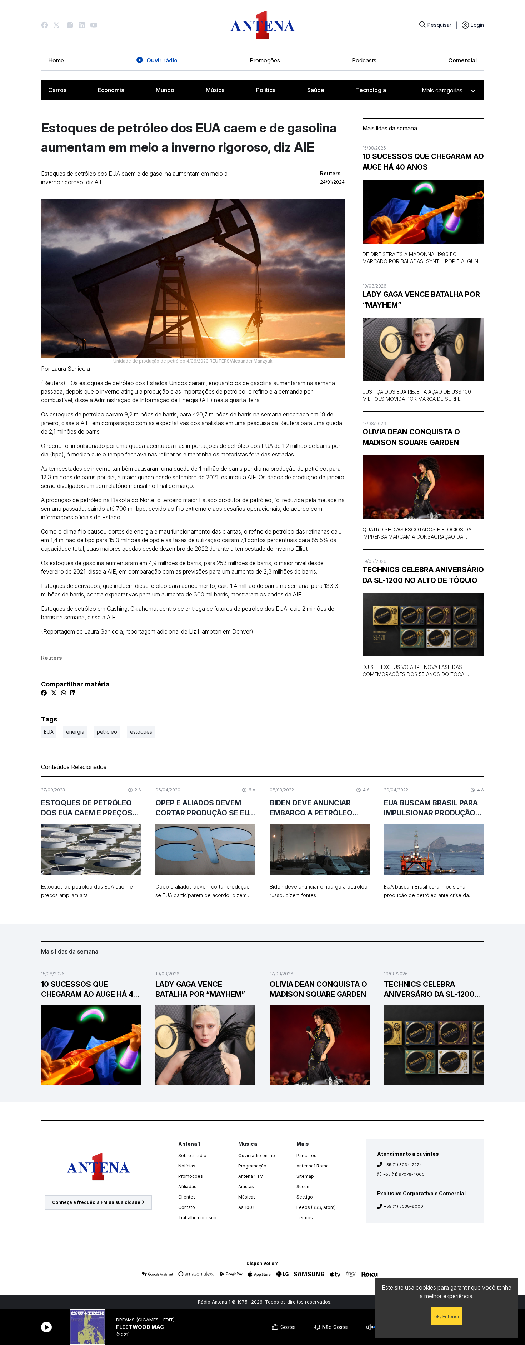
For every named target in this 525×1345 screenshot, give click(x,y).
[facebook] (44, 693)
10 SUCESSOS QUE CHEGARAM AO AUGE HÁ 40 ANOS (423, 161)
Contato (186, 1207)
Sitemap (305, 1176)
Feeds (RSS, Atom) (316, 1207)
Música (215, 90)
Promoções (265, 60)
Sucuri (302, 1186)
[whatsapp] (63, 693)
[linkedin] (72, 693)
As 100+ (246, 1207)
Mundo (165, 90)
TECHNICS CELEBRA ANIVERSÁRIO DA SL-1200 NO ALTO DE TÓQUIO (423, 575)
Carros (57, 90)
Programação (252, 1166)
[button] (44, 25)
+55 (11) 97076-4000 (404, 1174)
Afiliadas (187, 1186)
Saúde (315, 90)
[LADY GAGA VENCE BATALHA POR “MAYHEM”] (423, 349)
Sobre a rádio (192, 1155)
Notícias (186, 1166)
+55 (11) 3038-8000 (403, 1206)
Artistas (246, 1186)
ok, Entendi (446, 1316)
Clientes (187, 1197)
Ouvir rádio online (256, 1155)
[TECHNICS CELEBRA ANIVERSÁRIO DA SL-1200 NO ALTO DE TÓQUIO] (423, 625)
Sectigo (304, 1197)
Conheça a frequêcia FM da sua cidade (96, 1202)
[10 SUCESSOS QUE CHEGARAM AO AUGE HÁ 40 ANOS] (423, 212)
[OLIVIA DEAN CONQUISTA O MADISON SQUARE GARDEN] (423, 487)
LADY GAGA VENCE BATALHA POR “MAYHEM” (421, 299)
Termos (304, 1217)
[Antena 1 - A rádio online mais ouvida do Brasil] (262, 25)
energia (75, 732)
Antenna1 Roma (312, 1166)
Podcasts (364, 60)
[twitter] (54, 693)
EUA (49, 732)
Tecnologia (371, 90)
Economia (111, 90)
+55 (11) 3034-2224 (403, 1164)
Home (56, 60)
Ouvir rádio (162, 60)
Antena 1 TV (250, 1176)
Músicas (247, 1197)
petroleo (107, 732)
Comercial (462, 60)
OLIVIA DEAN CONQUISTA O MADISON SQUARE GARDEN (411, 437)
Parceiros (306, 1155)
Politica (266, 90)
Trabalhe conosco (197, 1217)
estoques (141, 732)
